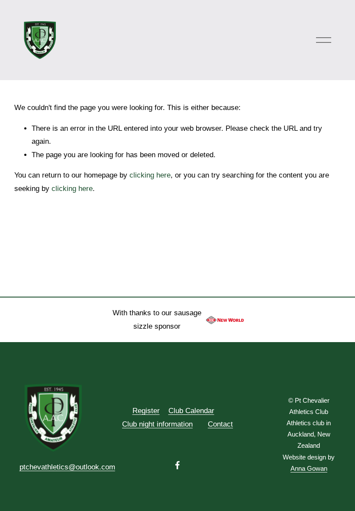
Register (146, 411)
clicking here (150, 175)
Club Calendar (191, 411)
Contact (220, 424)
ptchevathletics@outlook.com (67, 467)
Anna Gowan (308, 468)
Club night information (157, 424)
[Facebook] (177, 465)
